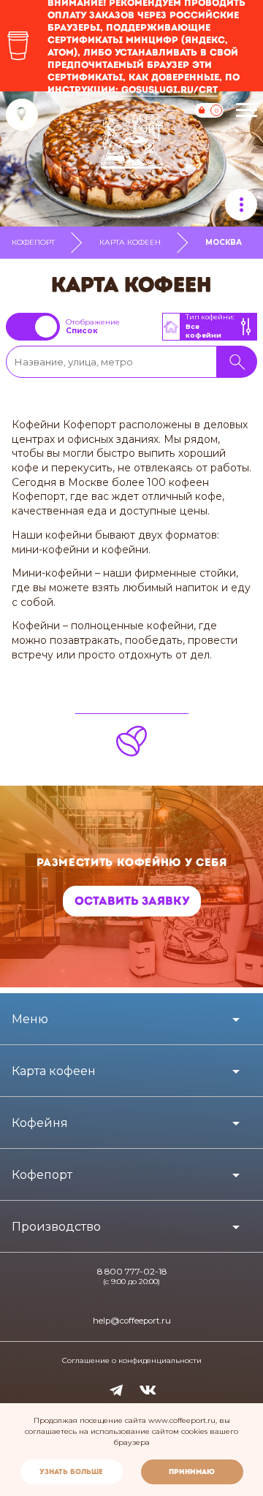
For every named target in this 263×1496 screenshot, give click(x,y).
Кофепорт (33, 242)
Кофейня (40, 1123)
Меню (30, 1019)
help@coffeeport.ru (132, 1320)
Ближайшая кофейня (22, 115)
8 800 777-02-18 (132, 1272)
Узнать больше (71, 1471)
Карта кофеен (130, 242)
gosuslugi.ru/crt (169, 89)
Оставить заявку (132, 900)
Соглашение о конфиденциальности (132, 1360)
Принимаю (192, 1471)
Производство (56, 1227)
